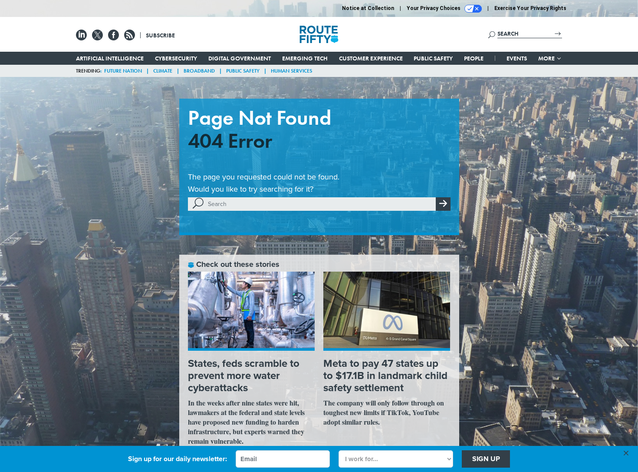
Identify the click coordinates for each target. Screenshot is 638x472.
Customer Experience (371, 58)
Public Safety (433, 58)
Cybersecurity (176, 58)
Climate (162, 70)
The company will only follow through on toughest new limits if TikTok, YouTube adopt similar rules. (383, 412)
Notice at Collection (368, 8)
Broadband (199, 70)
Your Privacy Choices (434, 8)
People (473, 58)
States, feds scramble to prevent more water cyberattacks (243, 375)
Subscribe (160, 35)
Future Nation (123, 70)
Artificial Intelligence (110, 58)
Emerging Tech (305, 58)
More (547, 58)
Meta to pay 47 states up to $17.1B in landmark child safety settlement (385, 375)
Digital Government (239, 58)
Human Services (291, 70)
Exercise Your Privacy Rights (530, 8)
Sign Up (486, 459)
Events (516, 58)
